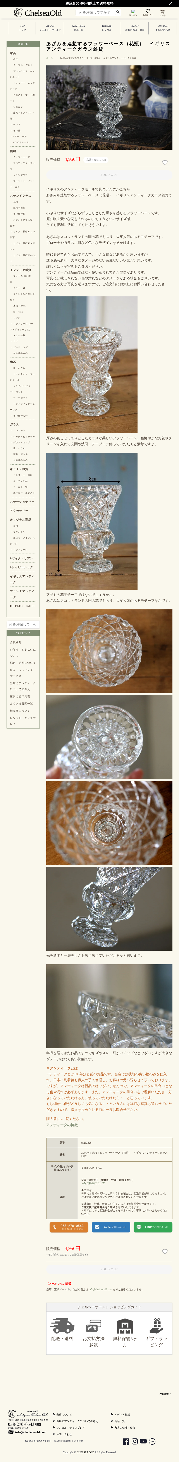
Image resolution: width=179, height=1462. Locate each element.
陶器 (13, 362)
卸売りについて (20, 710)
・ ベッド (15, 124)
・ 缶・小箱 (16, 312)
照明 (13, 151)
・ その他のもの (19, 353)
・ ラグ (14, 341)
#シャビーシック (21, 567)
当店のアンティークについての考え (23, 686)
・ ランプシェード (20, 157)
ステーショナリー (22, 501)
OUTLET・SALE (22, 606)
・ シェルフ (16, 107)
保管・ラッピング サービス (21, 673)
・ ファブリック (19, 549)
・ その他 (15, 130)
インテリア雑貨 (20, 270)
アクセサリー (19, 510)
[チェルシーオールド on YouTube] (141, 1442)
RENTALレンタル (107, 28)
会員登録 (16, 642)
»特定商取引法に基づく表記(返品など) (67, 1254)
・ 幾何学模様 (17, 208)
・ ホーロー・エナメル (22, 493)
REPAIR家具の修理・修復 (135, 28)
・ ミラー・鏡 (17, 288)
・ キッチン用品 (19, 481)
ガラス (14, 424)
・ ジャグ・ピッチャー (22, 436)
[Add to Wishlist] (165, 162)
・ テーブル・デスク (21, 65)
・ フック (15, 317)
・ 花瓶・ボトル (19, 454)
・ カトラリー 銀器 (21, 475)
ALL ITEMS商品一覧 (78, 28)
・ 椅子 (14, 59)
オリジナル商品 (20, 519)
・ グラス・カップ (20, 442)
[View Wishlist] (148, 12)
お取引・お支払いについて (23, 652)
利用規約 (78, 1441)
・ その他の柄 (17, 213)
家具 (13, 53)
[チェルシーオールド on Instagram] (133, 1442)
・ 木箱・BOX (18, 305)
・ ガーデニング (19, 347)
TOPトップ (22, 28)
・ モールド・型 (19, 487)
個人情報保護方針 (62, 1441)
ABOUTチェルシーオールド (50, 28)
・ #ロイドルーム (19, 142)
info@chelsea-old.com (100, 1289)
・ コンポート (17, 430)
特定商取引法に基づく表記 (38, 1441)
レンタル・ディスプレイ (23, 721)
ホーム (49, 58)
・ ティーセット (19, 398)
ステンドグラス (20, 195)
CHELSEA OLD (85, 1452)
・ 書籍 (14, 526)
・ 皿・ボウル (17, 368)
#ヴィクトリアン (21, 558)
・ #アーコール (18, 136)
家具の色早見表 (20, 696)
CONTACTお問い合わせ (163, 28)
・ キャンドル (17, 531)
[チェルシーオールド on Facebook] (124, 1442)
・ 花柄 (14, 202)
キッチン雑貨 (19, 469)
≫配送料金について (93, 1183)
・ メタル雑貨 (17, 335)
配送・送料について (23, 662)
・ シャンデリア (19, 175)
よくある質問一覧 (21, 703)
